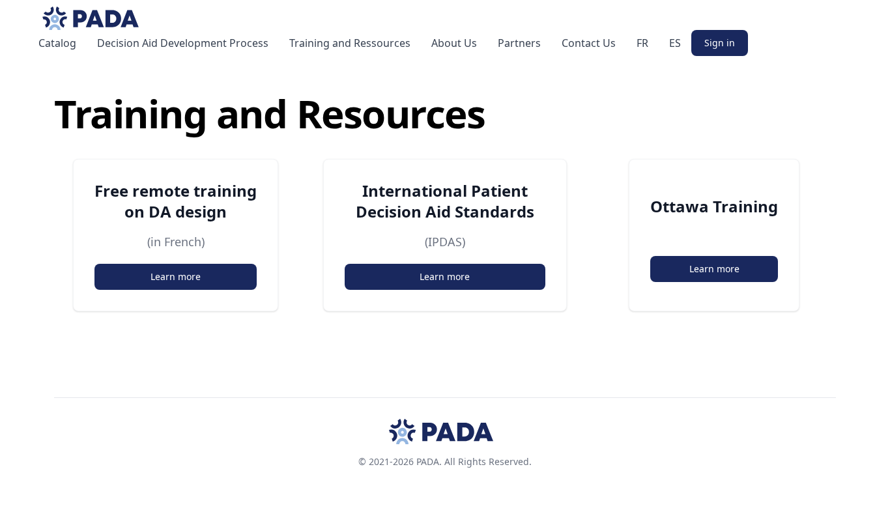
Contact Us (589, 43)
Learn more (176, 276)
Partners (519, 43)
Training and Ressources (349, 43)
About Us (454, 43)
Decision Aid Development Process (182, 43)
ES (675, 43)
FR (642, 43)
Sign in (719, 42)
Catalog (57, 43)
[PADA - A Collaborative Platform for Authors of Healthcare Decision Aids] (94, 18)
